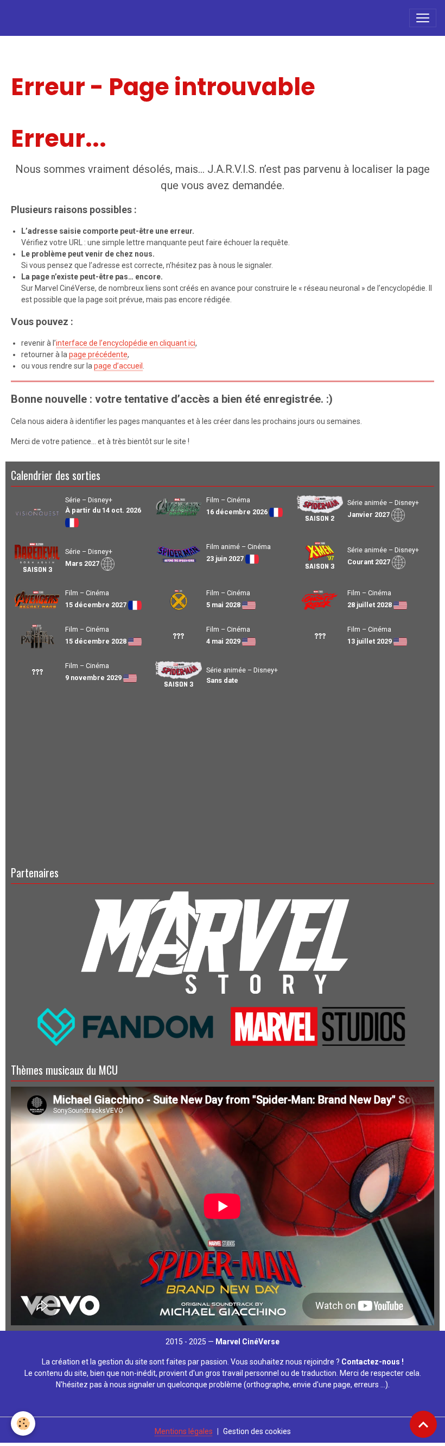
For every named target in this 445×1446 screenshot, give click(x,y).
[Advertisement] (222, 775)
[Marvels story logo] (222, 940)
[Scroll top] (423, 1424)
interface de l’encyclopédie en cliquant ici (125, 343)
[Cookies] (23, 1423)
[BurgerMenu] (422, 18)
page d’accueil (118, 366)
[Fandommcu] (222, 1025)
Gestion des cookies (257, 1431)
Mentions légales (184, 1431)
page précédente (98, 354)
